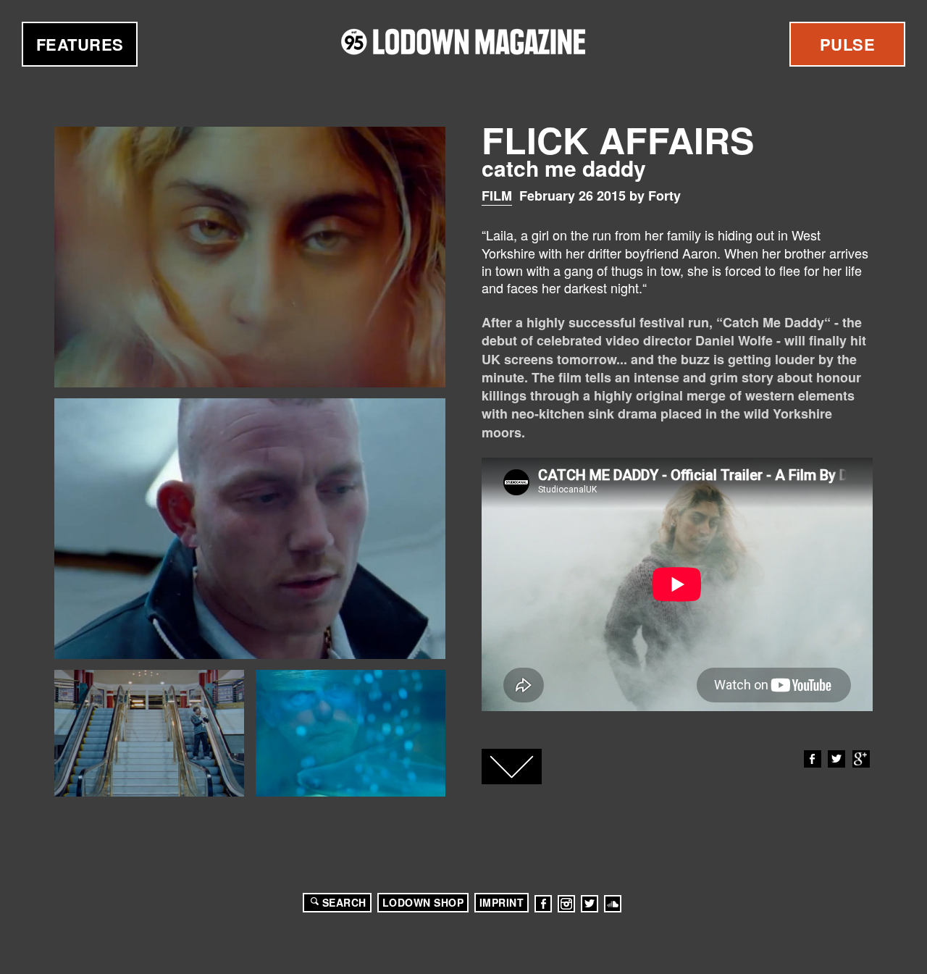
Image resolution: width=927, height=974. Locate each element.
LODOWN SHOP (423, 902)
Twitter (836, 759)
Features (80, 44)
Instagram (566, 903)
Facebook (812, 759)
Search (344, 902)
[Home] (463, 42)
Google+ (861, 759)
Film (497, 195)
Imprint (501, 902)
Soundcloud (612, 903)
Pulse (848, 44)
